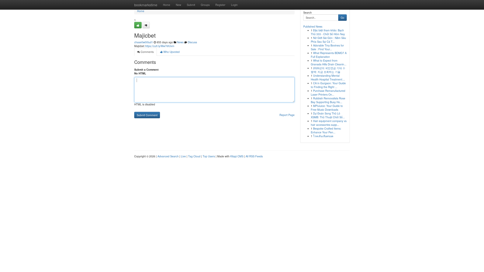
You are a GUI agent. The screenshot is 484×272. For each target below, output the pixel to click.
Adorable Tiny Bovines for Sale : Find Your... (327, 47)
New (178, 5)
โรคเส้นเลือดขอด (323, 136)
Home (166, 5)
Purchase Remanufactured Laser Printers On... (328, 92)
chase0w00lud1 (143, 42)
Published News (312, 26)
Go (342, 17)
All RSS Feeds (254, 156)
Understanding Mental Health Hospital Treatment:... (328, 77)
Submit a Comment (146, 69)
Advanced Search (168, 156)
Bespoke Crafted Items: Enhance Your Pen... (326, 130)
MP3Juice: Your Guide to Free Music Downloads (327, 107)
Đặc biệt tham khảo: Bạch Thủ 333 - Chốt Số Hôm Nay (328, 32)
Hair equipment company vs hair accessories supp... (329, 123)
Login (234, 5)
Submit (191, 5)
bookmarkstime (145, 4)
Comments (147, 52)
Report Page (287, 115)
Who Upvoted (171, 52)
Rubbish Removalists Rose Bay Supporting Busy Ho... (328, 100)
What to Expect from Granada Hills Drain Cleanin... (328, 62)
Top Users (209, 156)
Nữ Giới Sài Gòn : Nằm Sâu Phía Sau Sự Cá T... (328, 39)
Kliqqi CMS (236, 156)
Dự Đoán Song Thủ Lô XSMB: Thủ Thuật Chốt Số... (328, 115)
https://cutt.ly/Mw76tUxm (159, 46)
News (180, 42)
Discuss (192, 42)
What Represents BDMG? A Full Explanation (329, 55)
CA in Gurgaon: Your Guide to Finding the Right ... (328, 85)
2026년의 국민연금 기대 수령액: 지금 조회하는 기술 (328, 70)
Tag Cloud (194, 156)
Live (183, 156)
